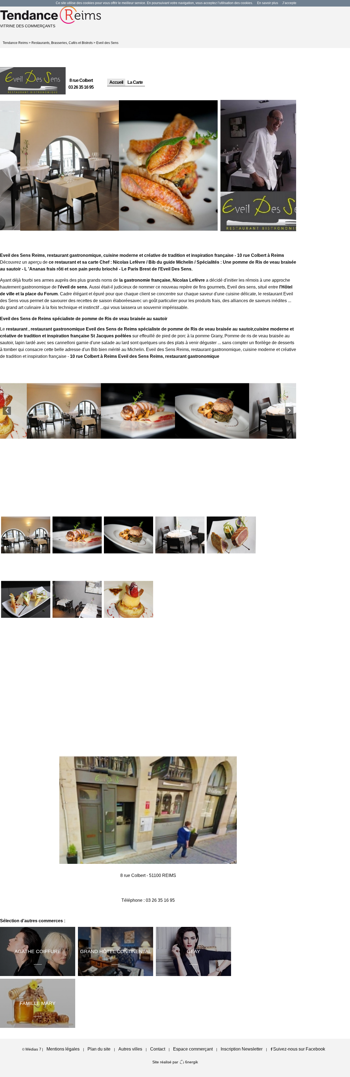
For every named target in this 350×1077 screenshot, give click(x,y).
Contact (157, 1049)
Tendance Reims (15, 43)
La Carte (135, 82)
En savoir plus (267, 3)
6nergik (191, 1062)
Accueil (116, 82)
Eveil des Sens (107, 43)
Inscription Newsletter (241, 1049)
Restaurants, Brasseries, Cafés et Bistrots (62, 43)
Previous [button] (7, 411)
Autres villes (130, 1049)
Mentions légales (63, 1049)
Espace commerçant (193, 1049)
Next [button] (289, 411)
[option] (49, 165)
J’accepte (289, 3)
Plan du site (99, 1049)
